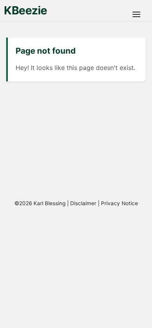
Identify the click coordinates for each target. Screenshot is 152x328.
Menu (136, 14)
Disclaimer (83, 203)
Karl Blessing (49, 203)
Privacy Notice (119, 203)
